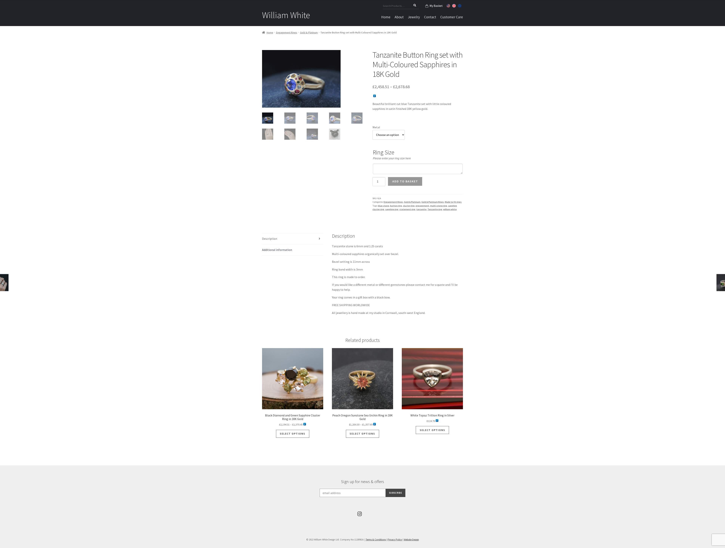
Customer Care (451, 17)
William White (286, 15)
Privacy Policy (395, 539)
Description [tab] (269, 238)
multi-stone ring (438, 205)
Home (385, 17)
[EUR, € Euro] (460, 5)
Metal (376, 127)
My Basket (436, 6)
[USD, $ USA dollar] (449, 5)
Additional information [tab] (277, 250)
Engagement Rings (286, 32)
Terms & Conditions (376, 539)
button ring (396, 205)
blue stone (383, 205)
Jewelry (414, 17)
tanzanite (421, 209)
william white (450, 209)
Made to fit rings (453, 201)
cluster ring (409, 205)
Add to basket (405, 181)
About (399, 17)
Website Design (411, 539)
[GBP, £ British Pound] (454, 5)
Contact (430, 17)
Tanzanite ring (434, 209)
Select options (292, 433)
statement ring (407, 209)
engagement (422, 205)
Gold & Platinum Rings (432, 201)
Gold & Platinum (309, 32)
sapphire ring (391, 209)
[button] (357, 56)
